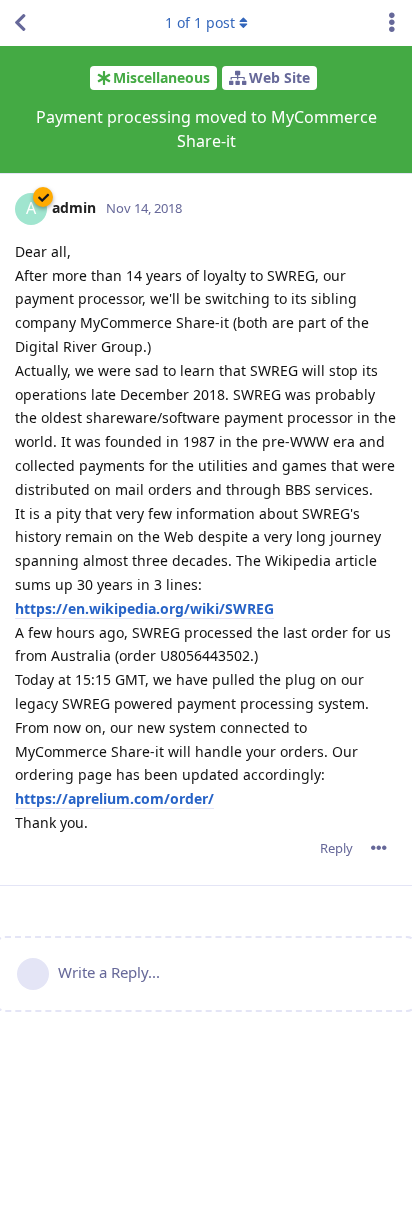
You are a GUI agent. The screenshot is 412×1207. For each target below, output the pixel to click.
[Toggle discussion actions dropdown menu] (392, 23)
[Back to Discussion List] (20, 23)
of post (200, 22)
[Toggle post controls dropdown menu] (379, 848)
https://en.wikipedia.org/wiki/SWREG (144, 608)
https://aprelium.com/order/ (114, 798)
